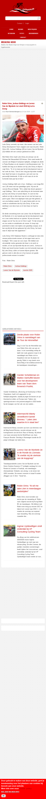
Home (11, 29)
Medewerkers (33, 33)
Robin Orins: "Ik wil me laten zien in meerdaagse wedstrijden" (29, 489)
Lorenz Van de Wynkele (12, 270)
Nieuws (20, 29)
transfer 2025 (27, 270)
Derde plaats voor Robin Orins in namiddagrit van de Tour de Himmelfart (28, 337)
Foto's (22, 33)
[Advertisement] (23, 75)
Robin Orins (8, 266)
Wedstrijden (32, 29)
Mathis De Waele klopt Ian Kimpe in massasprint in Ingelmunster (18, 46)
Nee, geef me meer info (10, 792)
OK (3, 796)
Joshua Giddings (21, 266)
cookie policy (25, 789)
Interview (11, 33)
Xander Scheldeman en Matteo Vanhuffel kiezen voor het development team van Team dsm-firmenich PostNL (28, 381)
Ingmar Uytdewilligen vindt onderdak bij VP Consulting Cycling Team (29, 529)
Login (27, 23)
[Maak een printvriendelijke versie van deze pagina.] (42, 103)
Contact (19, 23)
